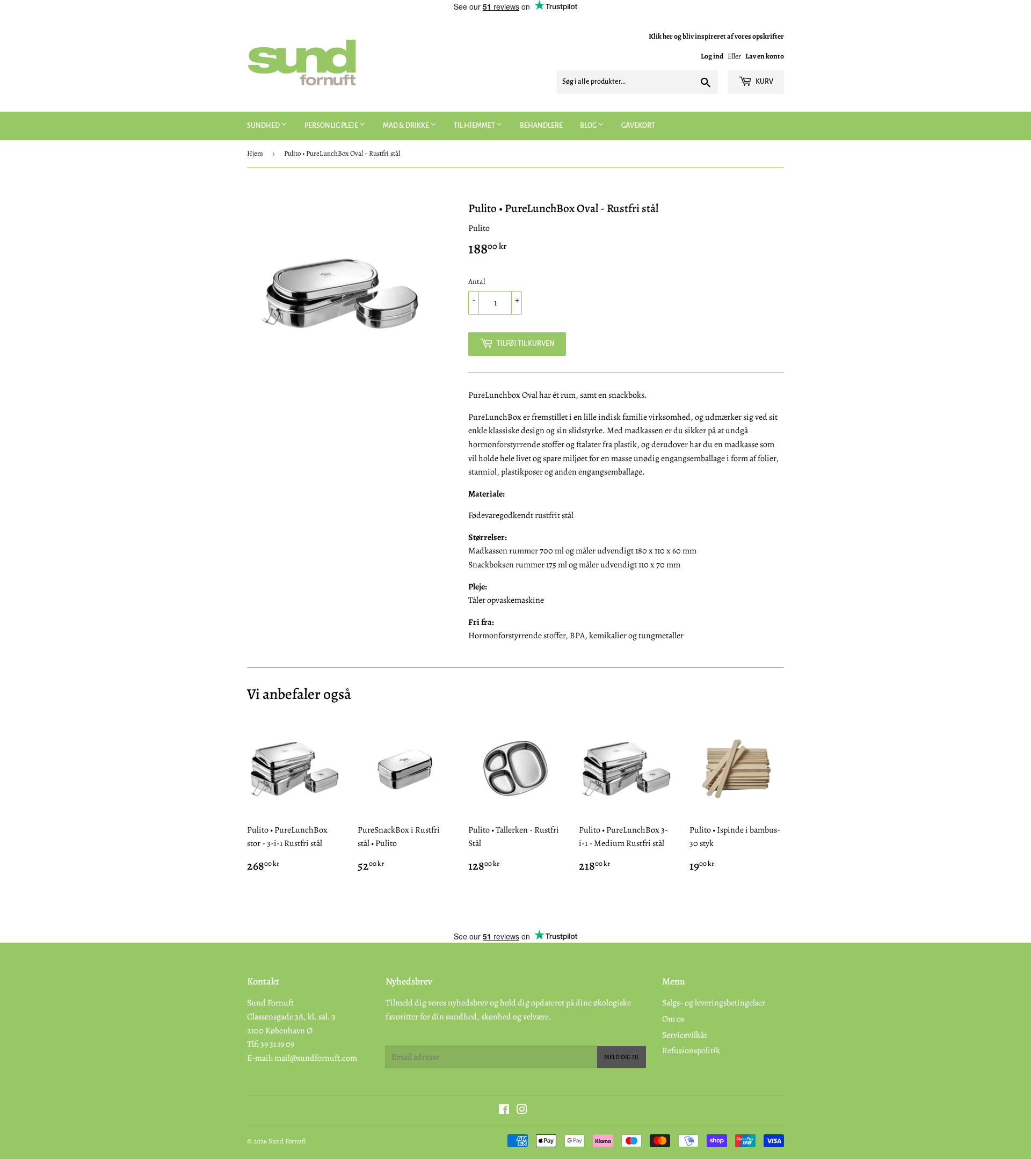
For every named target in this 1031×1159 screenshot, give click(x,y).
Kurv (763, 81)
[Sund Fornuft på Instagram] (522, 1111)
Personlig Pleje (331, 125)
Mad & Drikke (406, 125)
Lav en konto (764, 56)
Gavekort (638, 125)
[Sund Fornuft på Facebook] (504, 1111)
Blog (589, 125)
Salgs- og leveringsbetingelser (713, 1003)
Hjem (255, 153)
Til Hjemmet (475, 125)
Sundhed (264, 125)
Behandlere (541, 125)
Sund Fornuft (287, 1141)
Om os (673, 1019)
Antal (476, 281)
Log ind (712, 56)
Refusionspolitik (691, 1050)
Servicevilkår (684, 1035)
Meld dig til (621, 1057)
